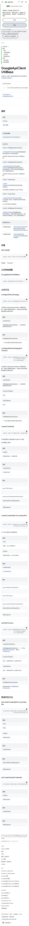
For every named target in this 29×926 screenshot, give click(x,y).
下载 (2, 854)
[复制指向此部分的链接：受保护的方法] (14, 697)
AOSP (2, 42)
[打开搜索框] (19, 2)
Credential (6, 472)
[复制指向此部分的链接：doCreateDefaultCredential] (23, 778)
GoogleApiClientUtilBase (11, 137)
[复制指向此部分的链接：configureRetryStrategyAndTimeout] (9, 351)
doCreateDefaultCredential (18, 235)
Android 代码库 (5, 849)
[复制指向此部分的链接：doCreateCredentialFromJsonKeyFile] (5, 704)
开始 (14, 25)
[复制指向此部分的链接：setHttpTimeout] (15, 623)
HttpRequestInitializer (14, 648)
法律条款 (16, 914)
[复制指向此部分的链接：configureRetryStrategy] (20, 295)
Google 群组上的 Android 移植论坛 (10, 886)
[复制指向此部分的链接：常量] (6, 245)
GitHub (3, 864)
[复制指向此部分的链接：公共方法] (10, 290)
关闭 (14, 20)
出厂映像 (3, 859)
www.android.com (6, 900)
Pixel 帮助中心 (4, 895)
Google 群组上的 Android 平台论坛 (10, 881)
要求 (2, 851)
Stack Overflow (5, 905)
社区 (11, 914)
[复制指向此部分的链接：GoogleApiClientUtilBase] (21, 275)
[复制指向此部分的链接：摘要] (6, 111)
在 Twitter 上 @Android (7, 871)
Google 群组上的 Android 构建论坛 (10, 883)
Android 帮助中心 (5, 893)
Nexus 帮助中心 (5, 898)
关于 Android (4, 914)
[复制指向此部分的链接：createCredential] (15, 427)
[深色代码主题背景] (27, 255)
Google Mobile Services (7, 903)
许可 (21, 914)
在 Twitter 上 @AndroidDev (8, 873)
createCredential (6, 184)
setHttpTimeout (8, 212)
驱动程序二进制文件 (6, 861)
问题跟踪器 (4, 908)
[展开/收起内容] (8, 47)
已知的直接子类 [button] (8, 95)
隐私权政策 (5, 916)
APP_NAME (5, 125)
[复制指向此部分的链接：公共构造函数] (14, 270)
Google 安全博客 (5, 878)
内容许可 (17, 835)
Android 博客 (4, 876)
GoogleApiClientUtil (8, 96)
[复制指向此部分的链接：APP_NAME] (11, 250)
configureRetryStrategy (10, 152)
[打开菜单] (2, 2)
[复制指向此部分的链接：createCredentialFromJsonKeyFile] (3, 518)
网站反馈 (12, 916)
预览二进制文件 (5, 856)
